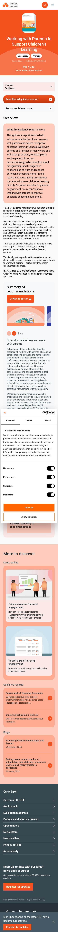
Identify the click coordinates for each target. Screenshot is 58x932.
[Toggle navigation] (53, 5)
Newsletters (10, 831)
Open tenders (11, 825)
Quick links (10, 791)
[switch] (51, 477)
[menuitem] (7, 912)
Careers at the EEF (14, 800)
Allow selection (29, 517)
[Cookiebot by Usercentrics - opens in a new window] (42, 413)
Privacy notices (12, 844)
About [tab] (47, 420)
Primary (36, 56)
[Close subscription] (54, 922)
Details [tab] (29, 420)
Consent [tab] (10, 420)
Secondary (23, 56)
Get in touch (10, 806)
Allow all (29, 507)
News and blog (11, 838)
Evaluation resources (15, 812)
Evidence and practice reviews (21, 819)
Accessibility (10, 851)
